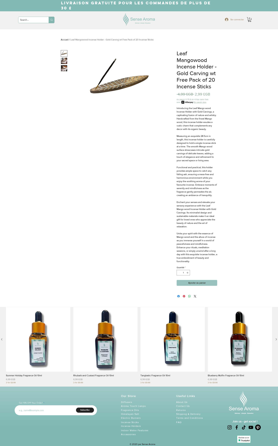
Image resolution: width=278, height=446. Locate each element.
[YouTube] (251, 427)
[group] (139, 345)
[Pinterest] (258, 427)
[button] (249, 19)
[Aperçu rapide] (38, 339)
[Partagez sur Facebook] (178, 296)
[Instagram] (229, 427)
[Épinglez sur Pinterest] (184, 296)
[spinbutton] (183, 272)
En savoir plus (200, 102)
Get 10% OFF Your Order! (31, 403)
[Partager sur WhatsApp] (189, 296)
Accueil (64, 39)
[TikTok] (244, 427)
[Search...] (51, 20)
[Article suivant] (276, 339)
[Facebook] (236, 427)
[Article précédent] (1, 339)
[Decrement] (179, 272)
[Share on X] (195, 296)
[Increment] (188, 272)
